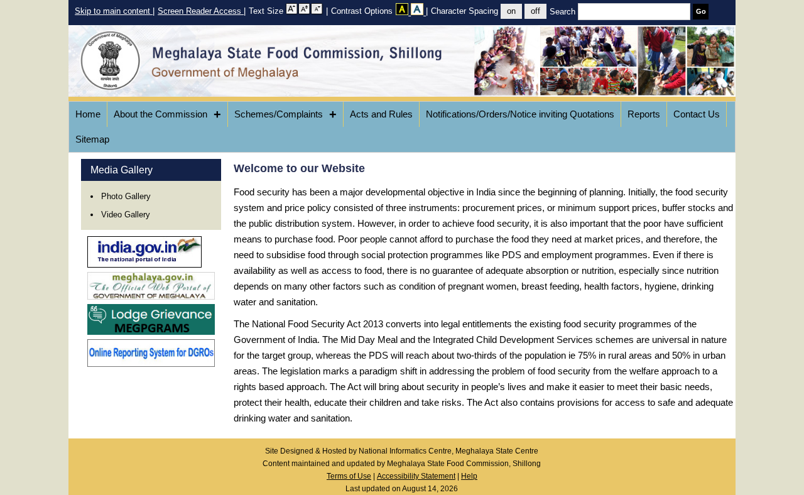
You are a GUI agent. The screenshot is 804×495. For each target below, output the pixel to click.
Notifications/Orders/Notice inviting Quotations (520, 114)
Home (87, 114)
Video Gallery (125, 214)
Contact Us (696, 114)
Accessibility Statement (416, 476)
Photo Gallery (126, 196)
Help (469, 476)
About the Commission (167, 114)
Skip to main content (114, 11)
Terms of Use (349, 476)
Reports (643, 114)
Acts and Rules (381, 114)
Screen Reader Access (201, 11)
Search (564, 11)
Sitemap (92, 139)
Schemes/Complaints (285, 114)
